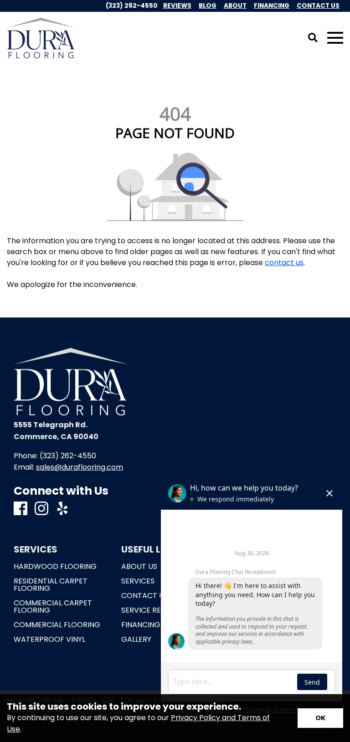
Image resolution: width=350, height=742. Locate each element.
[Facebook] (20, 509)
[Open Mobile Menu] (335, 38)
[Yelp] (62, 509)
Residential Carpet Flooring (51, 585)
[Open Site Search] (313, 38)
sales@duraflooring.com (79, 467)
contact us (284, 262)
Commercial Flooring (57, 625)
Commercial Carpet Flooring (53, 606)
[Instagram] (41, 509)
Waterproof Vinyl (49, 639)
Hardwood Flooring (55, 566)
